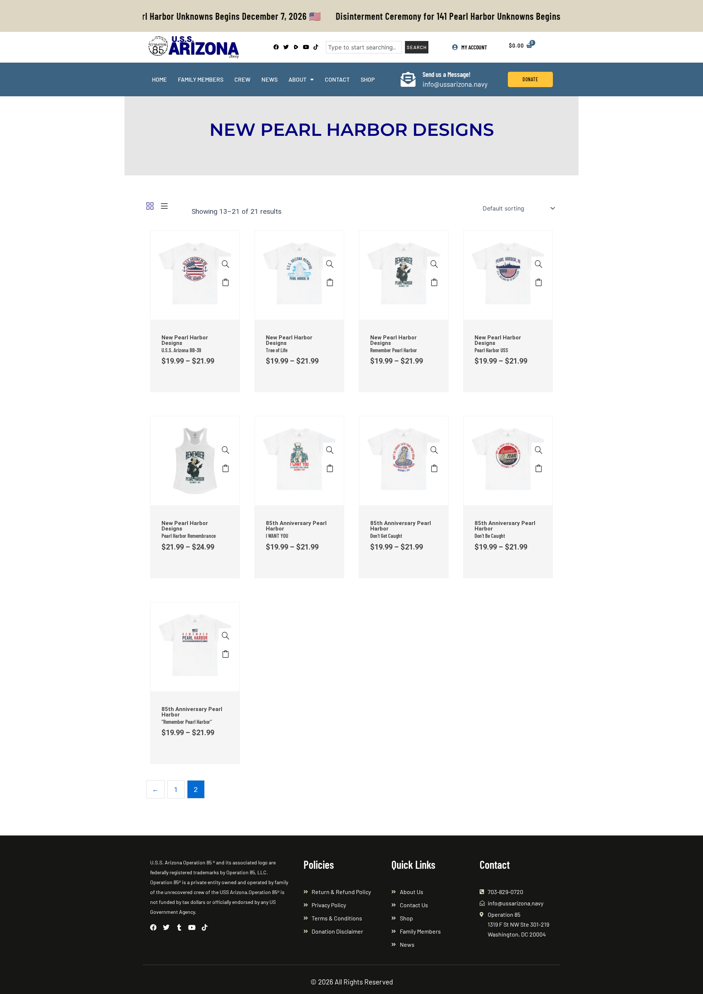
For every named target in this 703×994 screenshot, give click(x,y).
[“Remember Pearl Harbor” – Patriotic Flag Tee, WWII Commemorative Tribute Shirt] (194, 646)
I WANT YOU (277, 535)
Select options (225, 284)
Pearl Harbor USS (491, 350)
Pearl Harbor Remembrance (188, 535)
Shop (368, 79)
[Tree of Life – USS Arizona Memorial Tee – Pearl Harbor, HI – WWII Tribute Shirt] (299, 274)
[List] (164, 206)
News (269, 79)
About (297, 79)
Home (159, 79)
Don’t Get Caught (386, 535)
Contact (337, 79)
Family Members (200, 79)
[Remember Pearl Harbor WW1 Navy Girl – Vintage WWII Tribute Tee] (403, 274)
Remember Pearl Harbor (393, 350)
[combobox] (364, 47)
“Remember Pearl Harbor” (186, 721)
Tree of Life (276, 350)
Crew (242, 79)
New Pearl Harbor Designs (184, 340)
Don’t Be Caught (490, 535)
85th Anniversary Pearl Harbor (296, 526)
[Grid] (149, 206)
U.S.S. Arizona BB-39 (181, 350)
